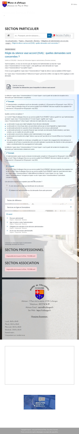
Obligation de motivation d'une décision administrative (26, 226)
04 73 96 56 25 (44, 304)
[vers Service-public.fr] (61, 36)
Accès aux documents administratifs (21, 230)
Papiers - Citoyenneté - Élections (29, 41)
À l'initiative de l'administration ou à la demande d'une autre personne (30, 190)
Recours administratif (16, 218)
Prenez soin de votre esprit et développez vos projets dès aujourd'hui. (39, 432)
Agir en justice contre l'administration (21, 222)
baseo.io (22, 244)
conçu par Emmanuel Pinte (39, 429)
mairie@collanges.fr (45, 307)
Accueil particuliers (11, 41)
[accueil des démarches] (8, 35)
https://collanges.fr (44, 310)
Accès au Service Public (11, 15)
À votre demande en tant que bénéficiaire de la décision (26, 186)
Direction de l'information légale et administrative (19, 243)
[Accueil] (2, 15)
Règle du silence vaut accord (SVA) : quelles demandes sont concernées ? (35, 43)
